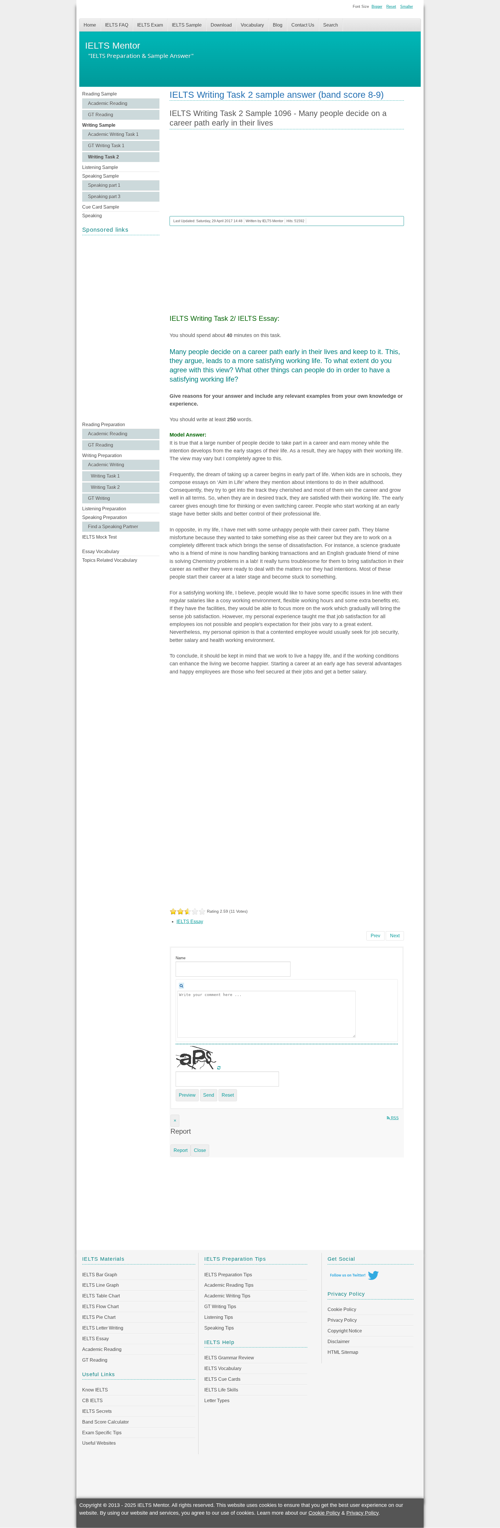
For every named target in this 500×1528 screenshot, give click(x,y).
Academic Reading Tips (228, 1285)
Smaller (406, 6)
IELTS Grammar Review (229, 1357)
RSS (394, 1118)
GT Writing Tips (220, 1306)
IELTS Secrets (97, 1411)
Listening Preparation (104, 508)
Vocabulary (252, 25)
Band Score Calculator (105, 1422)
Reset (391, 6)
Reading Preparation (103, 424)
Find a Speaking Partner (113, 526)
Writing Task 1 (105, 476)
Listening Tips (218, 1317)
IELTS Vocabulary (222, 1368)
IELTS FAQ (116, 25)
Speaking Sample (100, 176)
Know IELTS (95, 1389)
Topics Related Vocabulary (109, 560)
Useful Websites (99, 1443)
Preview (187, 1095)
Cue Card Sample (100, 207)
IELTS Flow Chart (100, 1306)
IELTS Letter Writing (102, 1328)
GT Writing (99, 498)
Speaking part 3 (104, 196)
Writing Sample (98, 125)
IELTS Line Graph (100, 1285)
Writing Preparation (102, 455)
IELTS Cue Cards (222, 1379)
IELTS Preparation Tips (228, 1274)
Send (208, 1095)
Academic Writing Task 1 (113, 134)
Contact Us (302, 25)
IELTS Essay (190, 921)
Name (180, 958)
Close (200, 1150)
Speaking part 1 (104, 185)
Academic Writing (106, 464)
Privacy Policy (342, 1320)
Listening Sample (100, 167)
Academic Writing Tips (227, 1295)
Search (330, 25)
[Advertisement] (120, 328)
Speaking (92, 215)
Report (181, 1150)
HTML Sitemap (343, 1352)
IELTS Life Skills (221, 1389)
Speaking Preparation (104, 517)
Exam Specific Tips (102, 1432)
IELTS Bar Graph (99, 1274)
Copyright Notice (345, 1330)
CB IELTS (92, 1400)
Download (221, 25)
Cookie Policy (342, 1309)
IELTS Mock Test (99, 537)
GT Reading (100, 114)
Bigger (377, 6)
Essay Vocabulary (100, 551)
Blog (277, 25)
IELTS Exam (150, 25)
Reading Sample (99, 93)
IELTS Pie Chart (98, 1317)
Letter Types (216, 1400)
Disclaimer (339, 1341)
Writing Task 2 (103, 156)
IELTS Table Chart (101, 1295)
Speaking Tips (219, 1328)
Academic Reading (107, 103)
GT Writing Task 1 (106, 145)
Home (90, 25)
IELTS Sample (187, 25)
